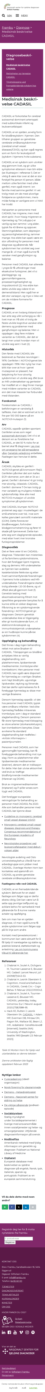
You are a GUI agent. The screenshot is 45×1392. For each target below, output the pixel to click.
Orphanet (10, 1158)
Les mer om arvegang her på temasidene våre (21, 450)
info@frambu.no (17, 1277)
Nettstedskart (9, 1368)
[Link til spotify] (33, 1333)
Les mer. (33, 1388)
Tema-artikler (10, 1295)
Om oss (6, 1307)
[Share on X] (19, 1207)
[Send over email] (5, 1207)
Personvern (8, 1375)
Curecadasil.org (13, 1079)
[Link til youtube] (15, 1333)
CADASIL (28, 1014)
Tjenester (8, 1287)
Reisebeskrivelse (23, 1322)
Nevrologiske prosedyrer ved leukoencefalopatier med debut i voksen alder (22, 847)
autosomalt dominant (14, 435)
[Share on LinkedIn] (26, 1207)
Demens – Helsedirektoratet (20, 1092)
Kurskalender (10, 1299)
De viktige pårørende (16, 1105)
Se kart (18, 1319)
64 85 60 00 (16, 1281)
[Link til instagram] (27, 1333)
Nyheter (7, 1303)
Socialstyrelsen (13, 1113)
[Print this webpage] (33, 1207)
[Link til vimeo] (21, 1333)
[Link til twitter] (3, 1333)
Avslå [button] (24, 1388)
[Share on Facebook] (12, 1207)
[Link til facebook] (9, 1333)
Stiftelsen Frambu (21, 1372)
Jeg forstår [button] (13, 1388)
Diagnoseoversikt (13, 1291)
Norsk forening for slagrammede (22, 1087)
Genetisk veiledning (19, 453)
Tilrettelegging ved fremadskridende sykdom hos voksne (21, 86)
